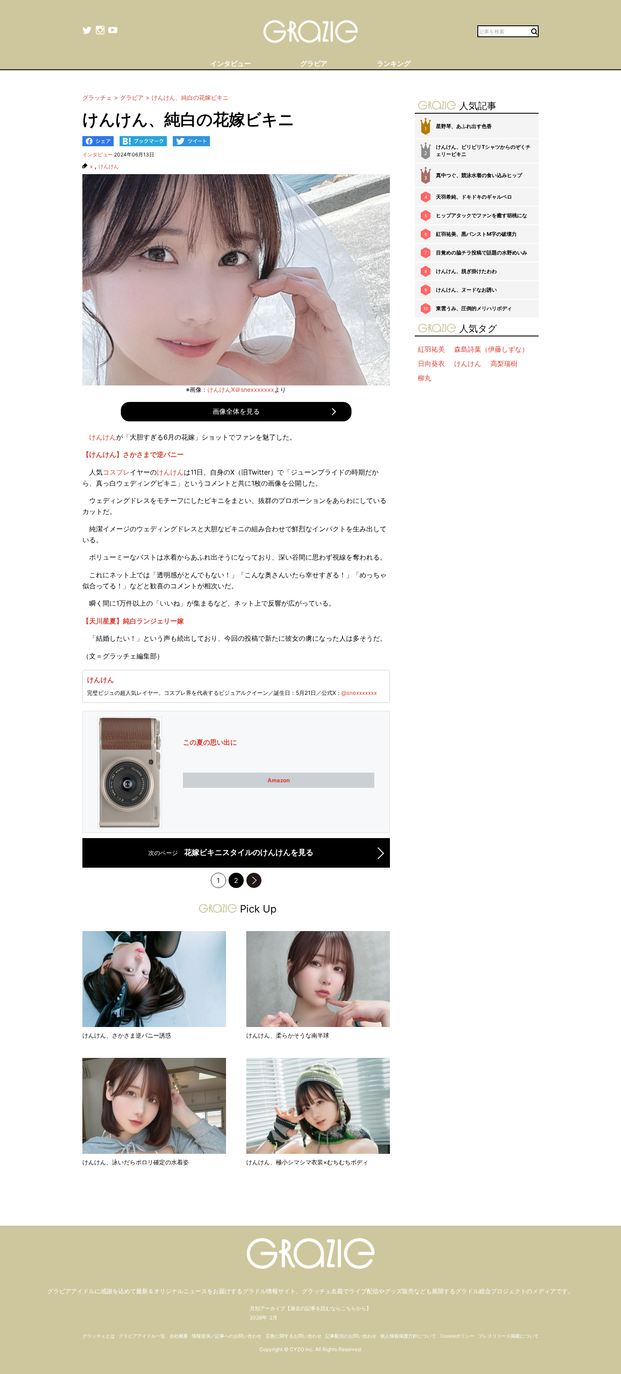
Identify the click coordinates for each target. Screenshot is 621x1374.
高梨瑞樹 (504, 363)
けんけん (108, 166)
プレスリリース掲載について (508, 1336)
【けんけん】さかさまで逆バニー (133, 454)
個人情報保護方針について (408, 1336)
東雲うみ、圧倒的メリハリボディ (474, 308)
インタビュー (97, 154)
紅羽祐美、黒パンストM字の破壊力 (476, 234)
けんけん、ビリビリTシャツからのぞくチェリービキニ (483, 150)
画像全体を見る (236, 411)
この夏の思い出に (210, 742)
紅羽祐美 (431, 349)
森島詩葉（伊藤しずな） (491, 349)
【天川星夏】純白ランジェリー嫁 (133, 621)
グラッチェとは (98, 1336)
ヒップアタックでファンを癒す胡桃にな (481, 215)
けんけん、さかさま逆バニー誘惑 (126, 1035)
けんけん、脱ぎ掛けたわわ (466, 271)
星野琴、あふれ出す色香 (464, 126)
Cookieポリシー (457, 1336)
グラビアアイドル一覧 (142, 1336)
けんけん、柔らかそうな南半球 (287, 1035)
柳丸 (424, 378)
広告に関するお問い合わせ (293, 1336)
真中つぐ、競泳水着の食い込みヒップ (479, 175)
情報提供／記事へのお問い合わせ (226, 1336)
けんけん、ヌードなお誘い (466, 290)
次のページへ (253, 880)
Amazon (278, 780)
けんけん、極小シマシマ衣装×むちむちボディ (307, 1162)
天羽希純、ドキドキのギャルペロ (474, 197)
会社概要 (178, 1336)
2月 (274, 1317)
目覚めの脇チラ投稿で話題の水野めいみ (481, 252)
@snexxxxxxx (359, 692)
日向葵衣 (431, 363)
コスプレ (116, 472)
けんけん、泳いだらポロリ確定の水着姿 (135, 1162)
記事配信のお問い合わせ (350, 1336)
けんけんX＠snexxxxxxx (240, 389)
